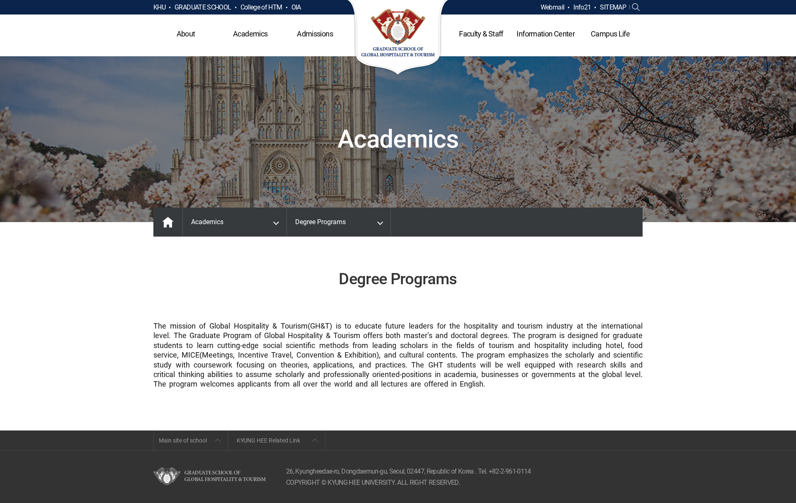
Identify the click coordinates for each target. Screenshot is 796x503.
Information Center (545, 33)
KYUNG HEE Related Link (268, 440)
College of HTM (261, 7)
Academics (250, 33)
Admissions (315, 33)
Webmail (553, 7)
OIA (296, 7)
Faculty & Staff (481, 33)
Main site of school (183, 440)
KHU (159, 7)
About (186, 33)
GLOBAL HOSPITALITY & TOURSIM (398, 38)
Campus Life (610, 33)
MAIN (167, 222)
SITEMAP (613, 7)
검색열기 (636, 7)
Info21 (582, 7)
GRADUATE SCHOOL (203, 7)
